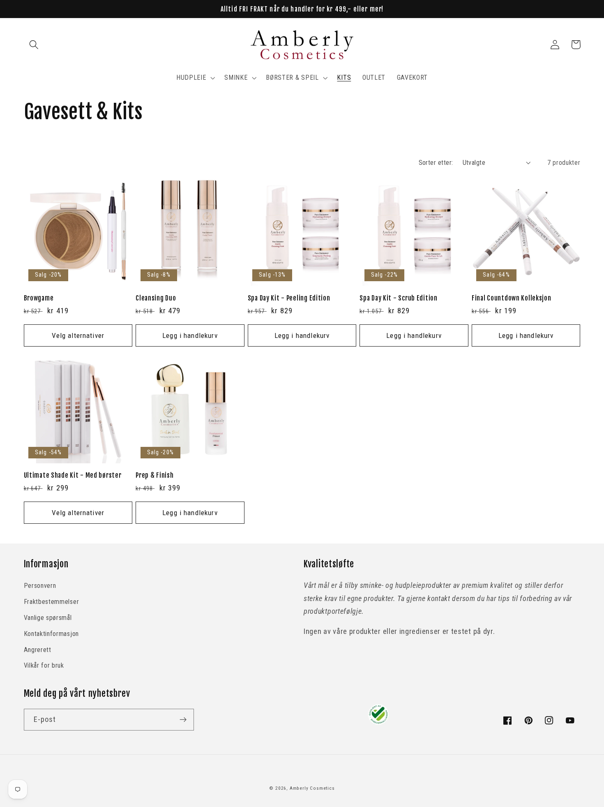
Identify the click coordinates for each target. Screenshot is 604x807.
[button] (34, 44)
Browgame (39, 298)
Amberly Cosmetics (312, 788)
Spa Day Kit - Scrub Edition (398, 298)
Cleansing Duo (156, 298)
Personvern (40, 586)
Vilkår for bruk (44, 665)
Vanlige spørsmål (48, 618)
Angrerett (37, 650)
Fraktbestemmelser (51, 602)
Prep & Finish (154, 475)
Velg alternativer (78, 335)
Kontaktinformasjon (51, 634)
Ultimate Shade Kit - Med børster (73, 475)
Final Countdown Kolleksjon (511, 298)
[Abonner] (183, 720)
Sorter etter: (436, 162)
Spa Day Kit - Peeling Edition (289, 298)
